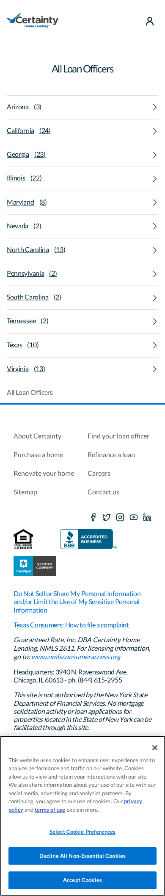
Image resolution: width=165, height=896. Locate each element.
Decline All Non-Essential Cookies (82, 855)
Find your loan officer (118, 436)
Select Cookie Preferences (83, 831)
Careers (99, 473)
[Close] (155, 747)
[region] (82, 816)
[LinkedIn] (147, 517)
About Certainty (37, 436)
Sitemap (25, 492)
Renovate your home (44, 473)
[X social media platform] (106, 517)
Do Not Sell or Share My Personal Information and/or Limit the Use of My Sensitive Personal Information (77, 601)
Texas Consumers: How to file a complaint (71, 625)
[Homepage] (32, 21)
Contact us (103, 492)
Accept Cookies (82, 880)
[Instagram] (120, 517)
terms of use (50, 809)
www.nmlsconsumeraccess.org (75, 656)
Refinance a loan (111, 454)
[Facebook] (93, 517)
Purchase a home (38, 454)
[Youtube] (133, 517)
